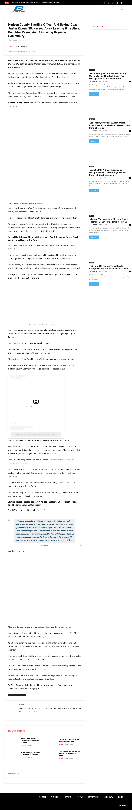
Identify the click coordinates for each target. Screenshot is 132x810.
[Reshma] (12, 710)
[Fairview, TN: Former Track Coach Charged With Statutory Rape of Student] (52, 741)
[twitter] (20, 715)
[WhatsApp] (112, 35)
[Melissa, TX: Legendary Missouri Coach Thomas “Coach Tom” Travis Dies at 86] (110, 206)
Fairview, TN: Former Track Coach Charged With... (69, 740)
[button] (122, 9)
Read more (94, 94)
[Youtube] (121, 3)
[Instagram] (104, 3)
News (10, 46)
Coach (91, 216)
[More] (124, 35)
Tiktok (53, 325)
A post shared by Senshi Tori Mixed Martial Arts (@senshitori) (36, 434)
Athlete (92, 70)
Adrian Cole (93, 81)
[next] (73, 3)
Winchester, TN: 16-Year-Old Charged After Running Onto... (70, 753)
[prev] (69, 3)
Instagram (40, 203)
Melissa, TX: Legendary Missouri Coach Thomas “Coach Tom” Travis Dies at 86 (108, 220)
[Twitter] (117, 3)
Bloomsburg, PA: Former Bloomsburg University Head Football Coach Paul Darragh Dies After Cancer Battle (108, 76)
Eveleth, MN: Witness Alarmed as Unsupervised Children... (30, 740)
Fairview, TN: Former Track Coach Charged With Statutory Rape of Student (109, 267)
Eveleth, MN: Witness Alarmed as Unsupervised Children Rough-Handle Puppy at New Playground (107, 172)
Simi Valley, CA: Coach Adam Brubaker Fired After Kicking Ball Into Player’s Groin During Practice (109, 125)
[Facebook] (100, 3)
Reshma (16, 46)
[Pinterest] (109, 3)
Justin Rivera (31, 695)
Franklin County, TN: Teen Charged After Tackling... (30, 753)
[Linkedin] (118, 35)
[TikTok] (113, 3)
